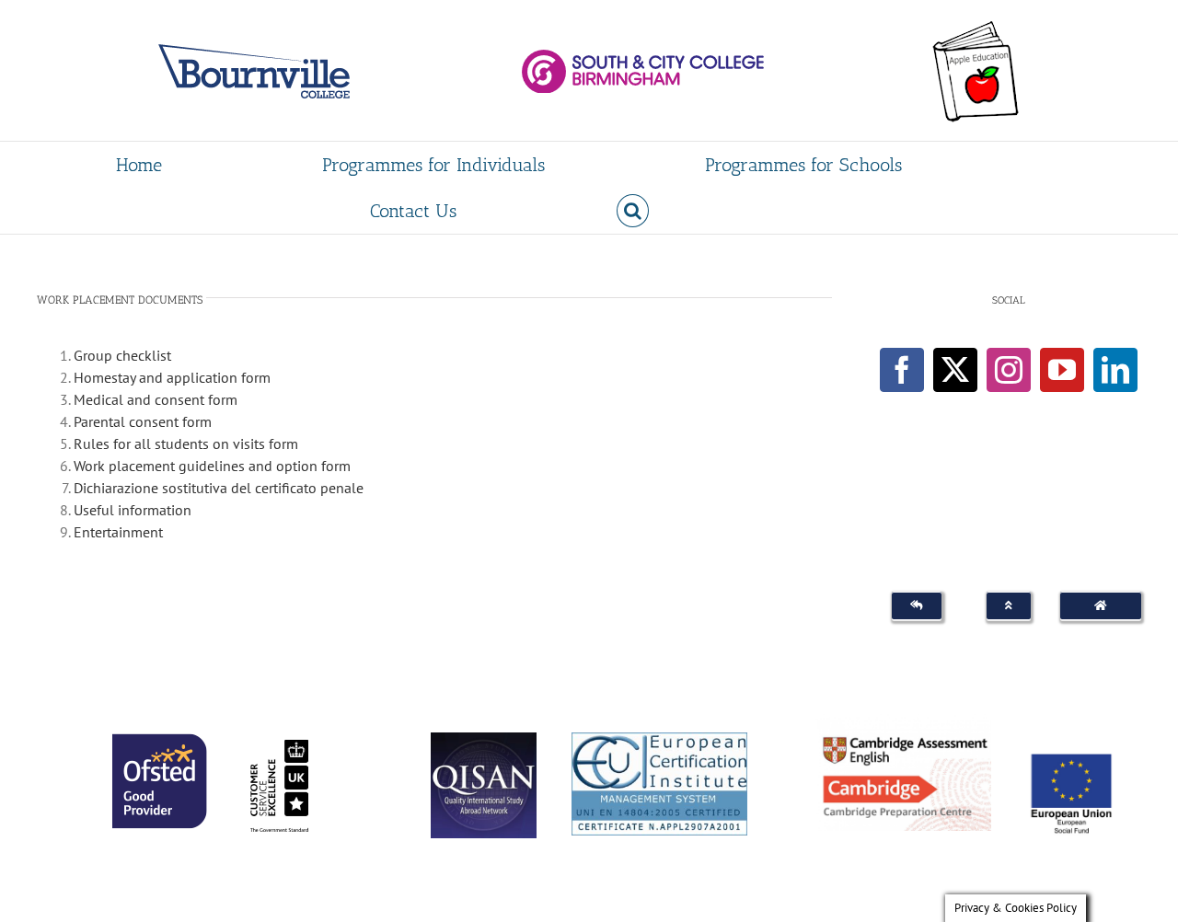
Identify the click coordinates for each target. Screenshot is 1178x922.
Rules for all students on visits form (186, 443)
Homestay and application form (172, 377)
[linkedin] (1115, 370)
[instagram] (1009, 370)
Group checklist (122, 355)
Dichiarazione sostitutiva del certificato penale (219, 487)
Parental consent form (143, 421)
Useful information (132, 510)
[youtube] (1062, 370)
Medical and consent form (155, 399)
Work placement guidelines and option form (212, 465)
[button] (633, 211)
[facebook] (902, 370)
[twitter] (955, 370)
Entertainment (118, 532)
